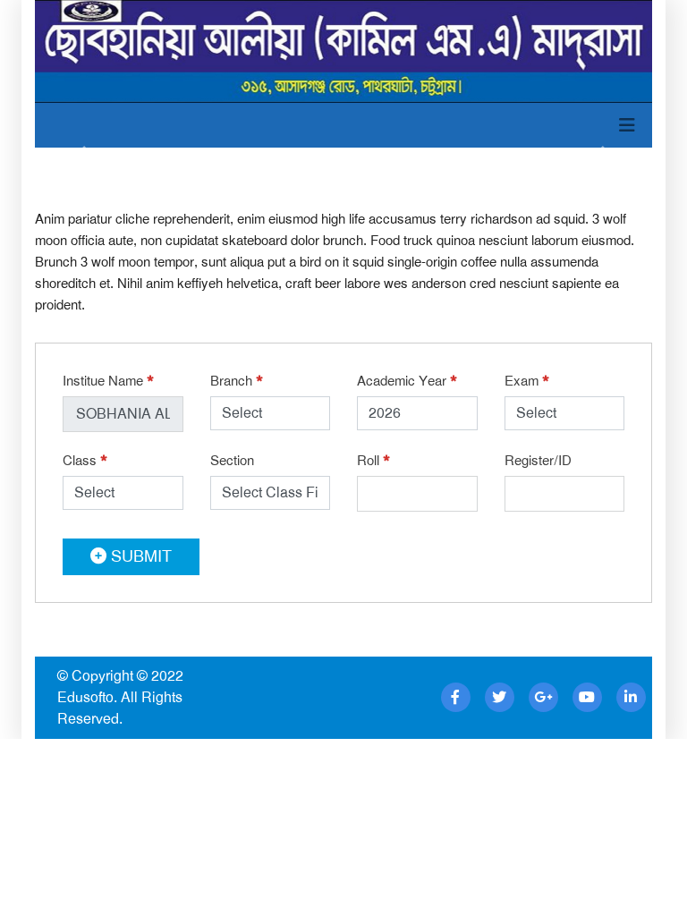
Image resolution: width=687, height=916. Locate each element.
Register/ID (538, 461)
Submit (139, 556)
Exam (527, 381)
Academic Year (407, 381)
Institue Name (108, 381)
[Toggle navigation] (627, 125)
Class (85, 460)
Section (232, 461)
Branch (236, 381)
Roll (373, 460)
